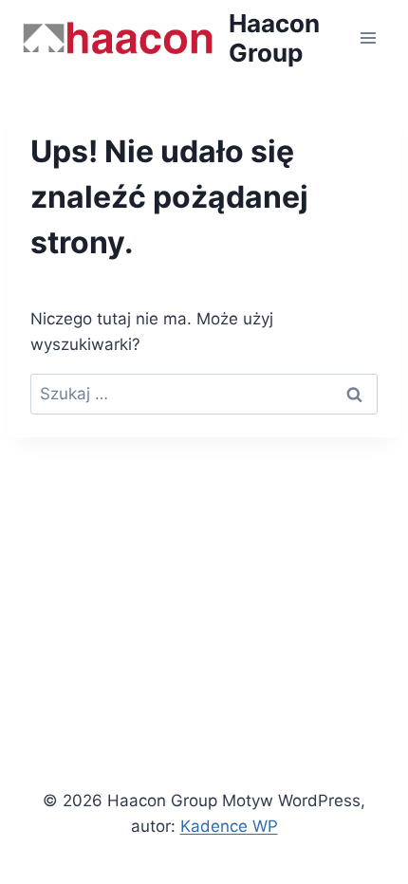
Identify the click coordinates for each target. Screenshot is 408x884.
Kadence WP (229, 826)
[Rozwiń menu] (367, 37)
